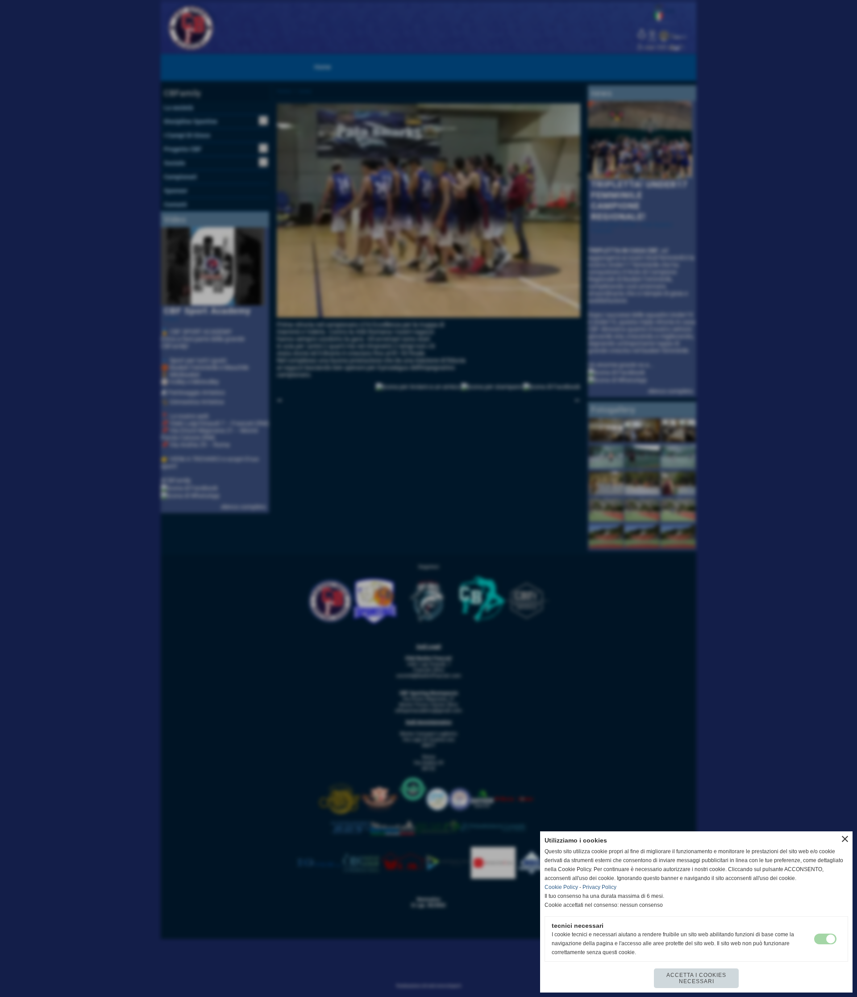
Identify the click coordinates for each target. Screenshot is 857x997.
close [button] (845, 839)
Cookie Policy (561, 887)
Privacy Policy (599, 887)
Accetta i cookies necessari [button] (696, 978)
